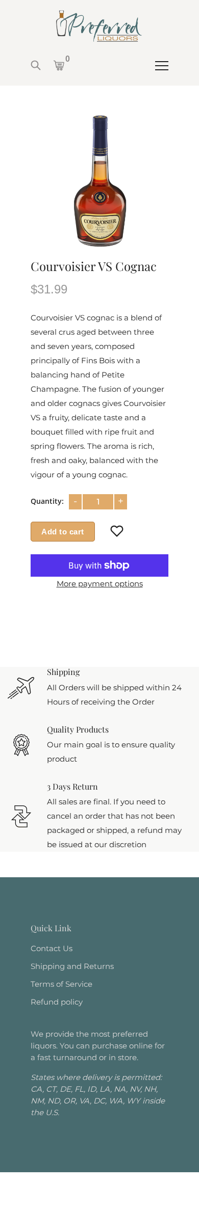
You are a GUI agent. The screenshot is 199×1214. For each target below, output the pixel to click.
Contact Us (51, 948)
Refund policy (57, 1002)
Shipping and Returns (72, 966)
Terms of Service (61, 984)
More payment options (100, 583)
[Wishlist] (117, 531)
